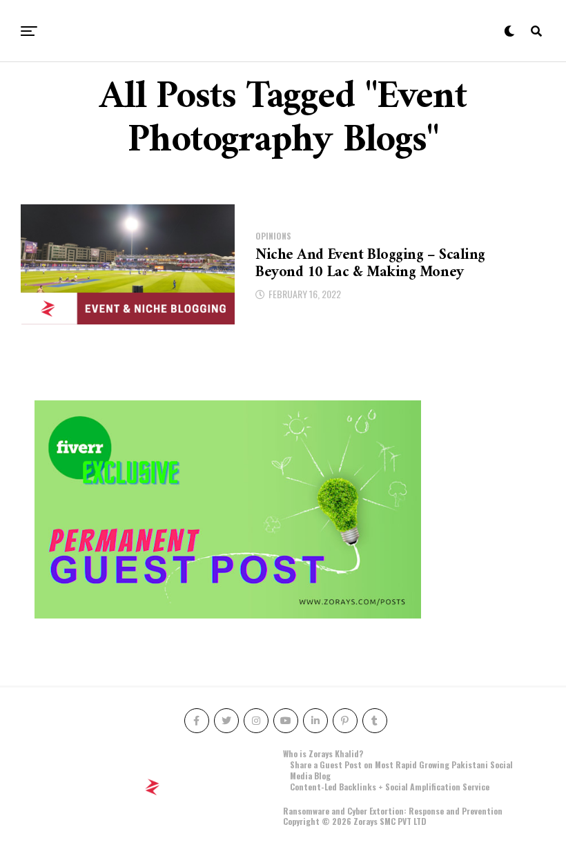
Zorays (365, 821)
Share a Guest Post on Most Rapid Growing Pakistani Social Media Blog (401, 770)
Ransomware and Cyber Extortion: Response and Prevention (392, 811)
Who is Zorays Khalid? (323, 753)
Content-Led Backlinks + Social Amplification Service (389, 786)
